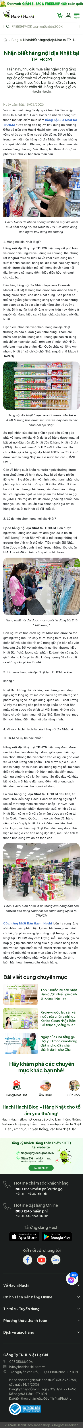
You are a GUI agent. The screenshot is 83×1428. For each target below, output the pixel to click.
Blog (15, 40)
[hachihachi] (41, 3)
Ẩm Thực (45, 1095)
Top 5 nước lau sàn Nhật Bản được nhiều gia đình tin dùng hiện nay (59, 994)
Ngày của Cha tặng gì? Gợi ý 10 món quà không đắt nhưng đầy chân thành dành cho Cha (59, 1043)
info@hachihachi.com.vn (27, 1367)
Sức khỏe (74, 1095)
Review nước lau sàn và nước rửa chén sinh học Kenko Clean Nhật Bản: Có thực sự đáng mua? (58, 1018)
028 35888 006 (21, 1362)
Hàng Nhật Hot (16, 1095)
